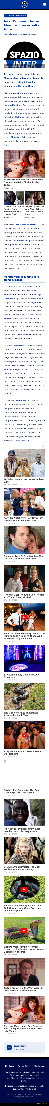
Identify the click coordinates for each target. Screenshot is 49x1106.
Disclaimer (39, 1066)
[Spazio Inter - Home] (24, 4)
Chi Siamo (9, 1066)
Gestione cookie (42, 1104)
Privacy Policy (24, 1066)
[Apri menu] (44, 4)
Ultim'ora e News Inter (15, 16)
